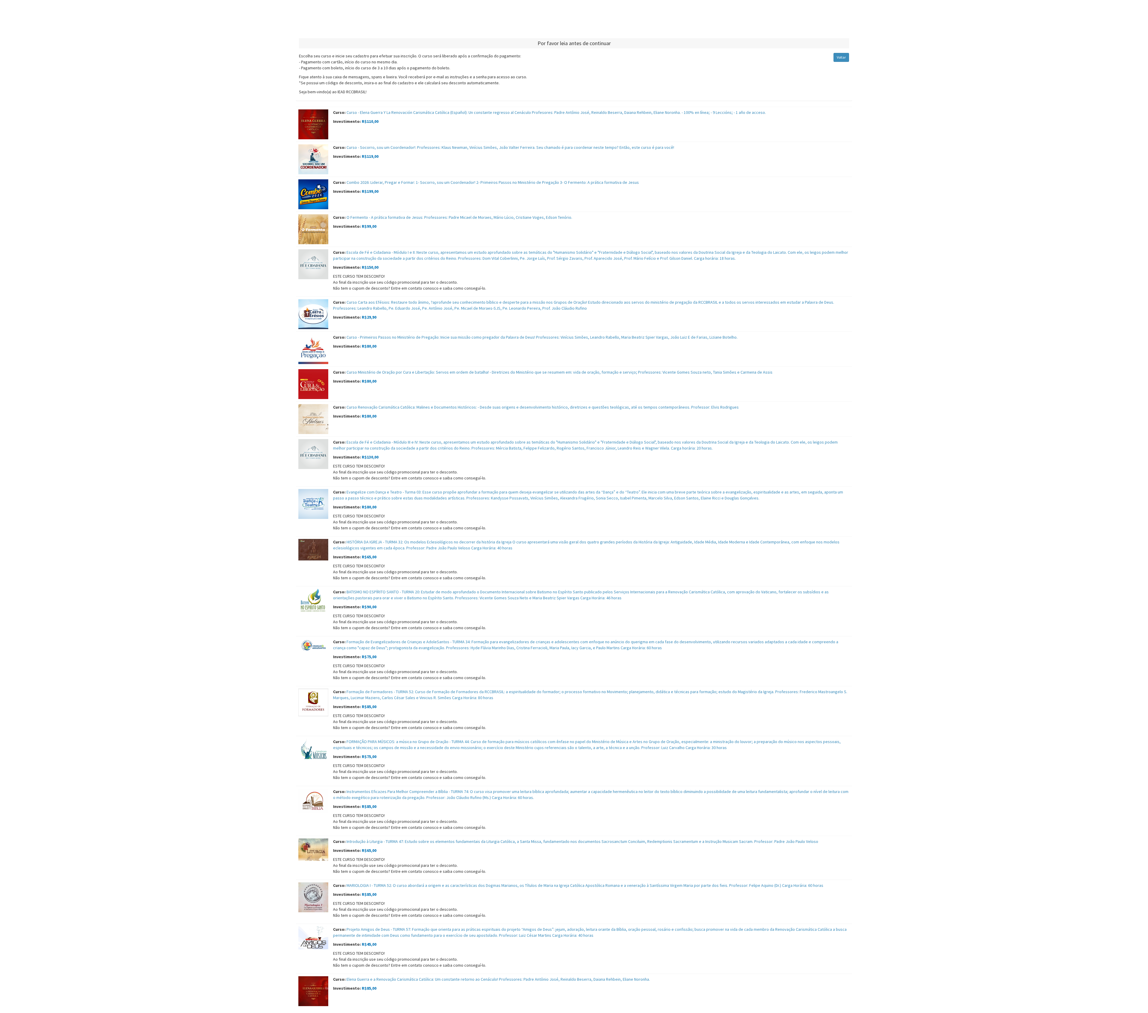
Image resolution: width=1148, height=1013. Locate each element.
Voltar (841, 57)
